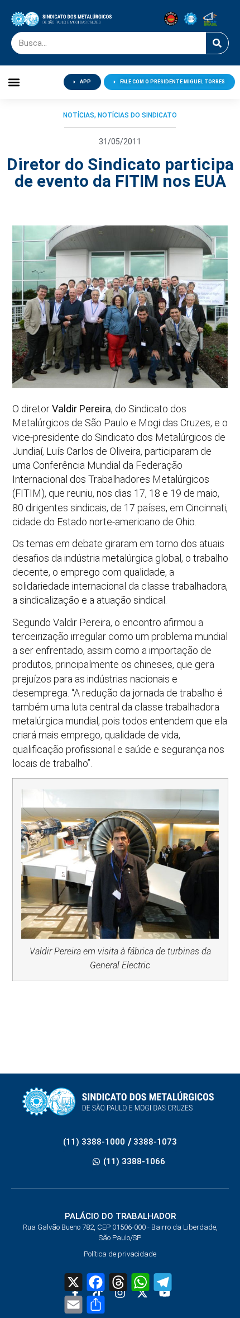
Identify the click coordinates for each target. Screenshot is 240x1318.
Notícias (78, 115)
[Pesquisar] (217, 43)
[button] (14, 82)
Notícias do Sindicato (137, 115)
